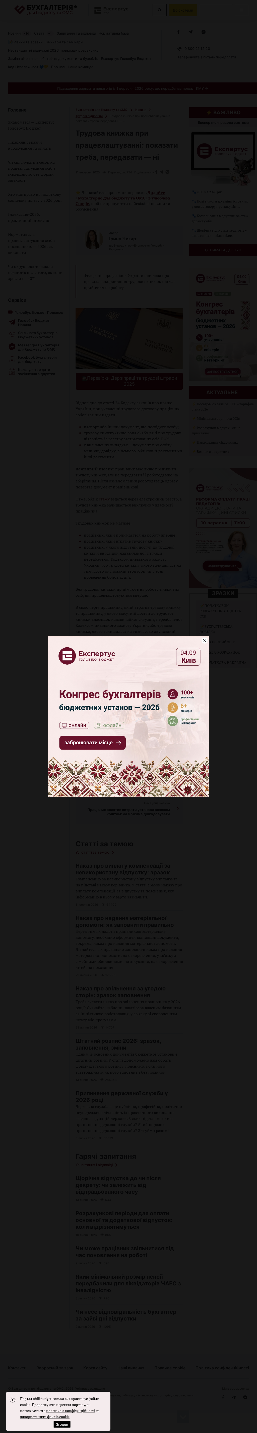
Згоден (62, 1424)
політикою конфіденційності (70, 1410)
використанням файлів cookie (45, 1416)
